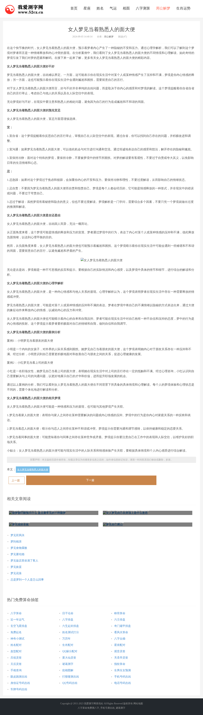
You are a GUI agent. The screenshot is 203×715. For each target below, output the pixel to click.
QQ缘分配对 (69, 651)
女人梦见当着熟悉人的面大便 (32, 469)
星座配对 (119, 645)
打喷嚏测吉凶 (70, 676)
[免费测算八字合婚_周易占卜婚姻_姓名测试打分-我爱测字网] (24, 9)
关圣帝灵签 (121, 657)
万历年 (66, 638)
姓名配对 (16, 645)
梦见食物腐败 (19, 547)
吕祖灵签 (16, 657)
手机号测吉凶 (107, 707)
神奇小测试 (17, 638)
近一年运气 (17, 619)
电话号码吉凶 (122, 683)
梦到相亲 (16, 541)
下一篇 (90, 480)
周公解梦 (163, 8)
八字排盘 (67, 619)
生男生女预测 (122, 670)
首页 (74, 8)
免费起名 (16, 632)
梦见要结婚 (17, 554)
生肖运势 (183, 8)
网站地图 (138, 703)
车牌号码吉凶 (19, 689)
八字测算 (143, 8)
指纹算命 (119, 664)
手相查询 (16, 670)
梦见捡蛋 (16, 566)
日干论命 (67, 613)
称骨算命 (119, 613)
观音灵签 (119, 651)
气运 (113, 8)
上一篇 (15, 480)
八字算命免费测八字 (88, 707)
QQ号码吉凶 (69, 683)
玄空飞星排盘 (19, 625)
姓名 (100, 8)
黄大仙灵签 (69, 657)
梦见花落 (16, 573)
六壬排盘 (119, 619)
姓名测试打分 (70, 632)
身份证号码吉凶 (20, 683)
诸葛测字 (67, 664)
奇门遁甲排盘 (122, 625)
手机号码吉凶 (122, 676)
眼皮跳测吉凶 (19, 676)
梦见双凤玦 (17, 535)
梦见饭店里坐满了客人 (24, 560)
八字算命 (16, 613)
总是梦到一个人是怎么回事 (27, 579)
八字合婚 (119, 638)
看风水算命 (121, 632)
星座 (87, 8)
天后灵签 (16, 664)
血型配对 (16, 651)
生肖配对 (67, 645)
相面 (126, 8)
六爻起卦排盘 (70, 625)
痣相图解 (67, 670)
